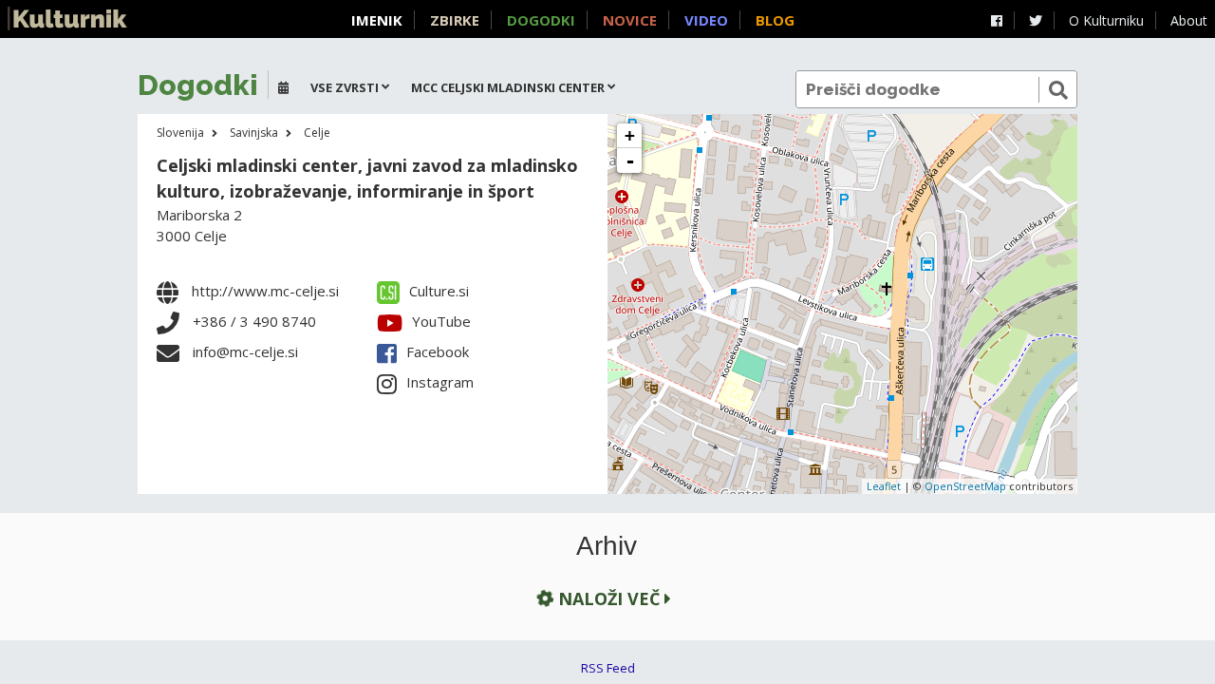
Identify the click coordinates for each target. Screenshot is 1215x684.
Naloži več (608, 598)
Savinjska (254, 132)
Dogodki (541, 19)
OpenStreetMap (965, 486)
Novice (630, 19)
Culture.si (439, 290)
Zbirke (454, 19)
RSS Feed (608, 667)
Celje (317, 132)
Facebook (437, 351)
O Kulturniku (1106, 20)
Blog (775, 19)
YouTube (441, 321)
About (1188, 20)
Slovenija (180, 132)
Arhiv (606, 546)
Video (706, 19)
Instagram (440, 381)
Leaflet (884, 486)
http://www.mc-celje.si (265, 290)
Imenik (376, 19)
